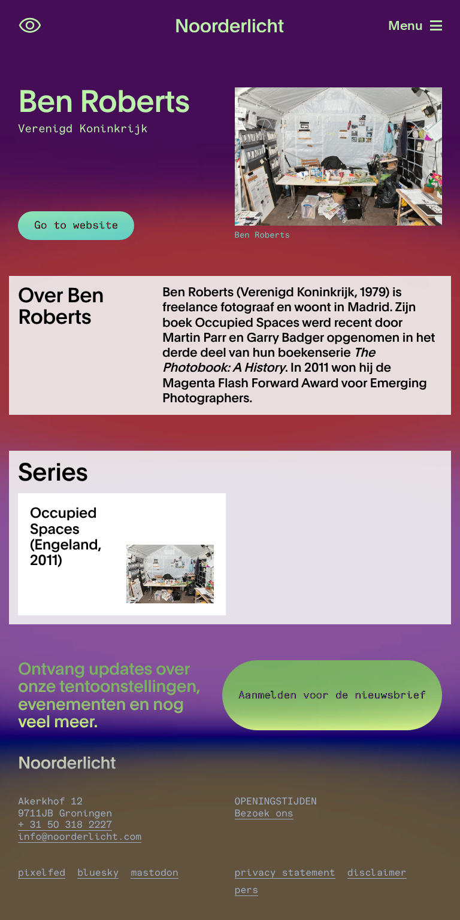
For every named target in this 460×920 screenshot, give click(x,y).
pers (247, 890)
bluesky (98, 873)
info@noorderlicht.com (79, 837)
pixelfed (41, 873)
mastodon (154, 873)
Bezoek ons (264, 813)
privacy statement (285, 873)
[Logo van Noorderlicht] (230, 26)
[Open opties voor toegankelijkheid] (30, 26)
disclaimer (377, 873)
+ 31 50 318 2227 (65, 825)
